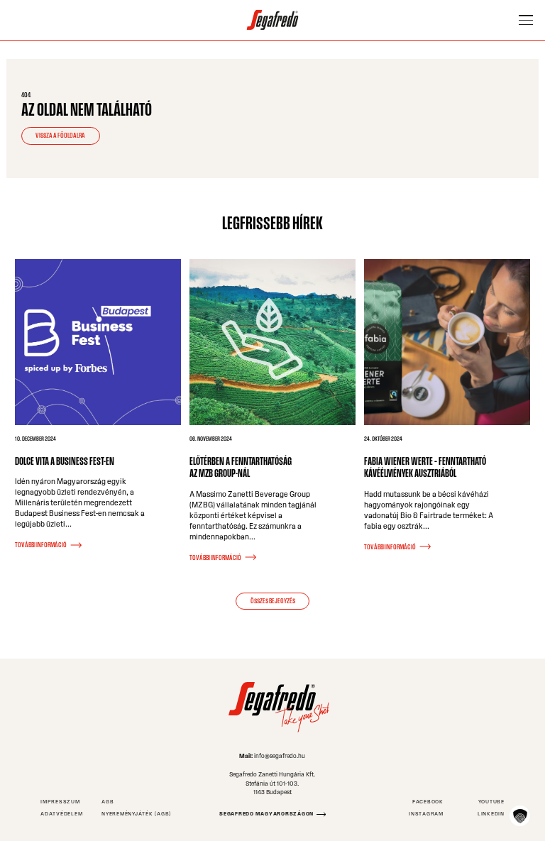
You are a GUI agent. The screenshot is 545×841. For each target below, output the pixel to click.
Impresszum (60, 801)
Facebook (428, 801)
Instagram (426, 813)
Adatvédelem (61, 813)
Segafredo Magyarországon (266, 813)
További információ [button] (41, 545)
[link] (272, 20)
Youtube (491, 801)
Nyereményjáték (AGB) (136, 813)
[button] (520, 816)
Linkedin (491, 813)
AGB (107, 801)
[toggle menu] (526, 20)
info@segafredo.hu (279, 755)
